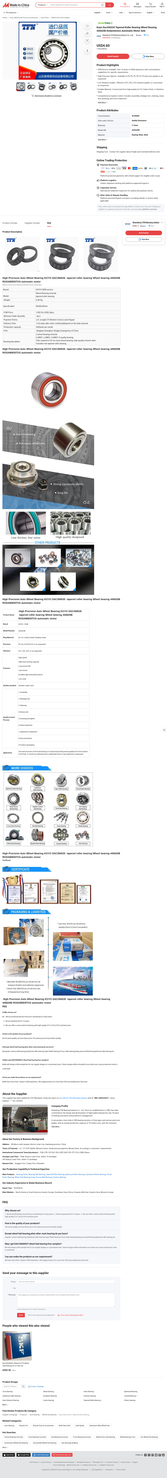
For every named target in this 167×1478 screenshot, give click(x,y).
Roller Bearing (29, 1174)
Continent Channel (112, 1462)
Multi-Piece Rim (64, 1425)
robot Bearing (89, 1391)
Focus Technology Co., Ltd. (66, 1470)
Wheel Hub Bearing (22, 1177)
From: (13, 1282)
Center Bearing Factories (13, 1437)
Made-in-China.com (73, 1465)
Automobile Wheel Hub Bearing (44, 1443)
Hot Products (33, 1462)
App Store (9, 1455)
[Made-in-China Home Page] (15, 5)
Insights (135, 1462)
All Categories (11, 12)
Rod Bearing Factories (59, 1437)
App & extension (135, 12)
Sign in (162, 6)
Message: (12, 1295)
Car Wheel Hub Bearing (149, 1437)
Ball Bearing (40, 1174)
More (4, 1447)
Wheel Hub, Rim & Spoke (60, 17)
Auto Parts (45, 17)
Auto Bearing (9, 1425)
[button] (102, 5)
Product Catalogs (37, 1386)
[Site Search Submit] (109, 4)
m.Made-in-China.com (89, 1465)
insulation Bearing (50, 1396)
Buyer (108, 12)
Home (4, 17)
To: (15, 1288)
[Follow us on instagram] (152, 1455)
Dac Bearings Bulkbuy (69, 1443)
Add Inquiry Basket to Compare (48, 95)
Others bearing (129, 1400)
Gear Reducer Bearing (10, 1400)
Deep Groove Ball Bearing (41, 1177)
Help (121, 12)
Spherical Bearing (130, 1391)
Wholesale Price (98, 1462)
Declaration (109, 1470)
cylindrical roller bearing (11, 1396)
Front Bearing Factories (82, 1437)
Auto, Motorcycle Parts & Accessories (24, 17)
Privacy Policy (121, 1470)
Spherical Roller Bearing (75, 1174)
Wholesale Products (83, 1462)
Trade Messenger (41, 1455)
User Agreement (97, 1470)
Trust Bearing (7, 1391)
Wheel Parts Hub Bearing (105, 1437)
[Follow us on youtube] (156, 1455)
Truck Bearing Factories (37, 1437)
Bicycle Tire (23, 1425)
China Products (46, 1462)
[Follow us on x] (149, 1455)
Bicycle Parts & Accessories (43, 1425)
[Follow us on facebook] (145, 1455)
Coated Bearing (130, 1396)
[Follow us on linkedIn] (163, 1455)
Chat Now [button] (149, 56)
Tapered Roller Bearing (55, 1174)
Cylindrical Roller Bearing (95, 1174)
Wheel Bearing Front (127, 1437)
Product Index (125, 1462)
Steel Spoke (80, 1425)
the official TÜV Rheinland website (73, 1098)
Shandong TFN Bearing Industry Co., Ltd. (118, 35)
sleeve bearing (48, 1391)
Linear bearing (48, 1400)
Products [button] (42, 5)
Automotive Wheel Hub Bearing (16, 1443)
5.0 (136, 226)
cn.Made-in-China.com (106, 1465)
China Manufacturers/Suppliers (64, 1462)
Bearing (19, 1174)
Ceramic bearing (90, 1396)
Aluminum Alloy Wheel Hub (99, 1425)
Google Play (23, 1455)
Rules (163, 12)
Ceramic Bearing (59, 1177)
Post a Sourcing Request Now (70, 1315)
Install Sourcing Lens (63, 1455)
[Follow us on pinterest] (159, 1455)
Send (21, 1315)
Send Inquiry (113, 56)
